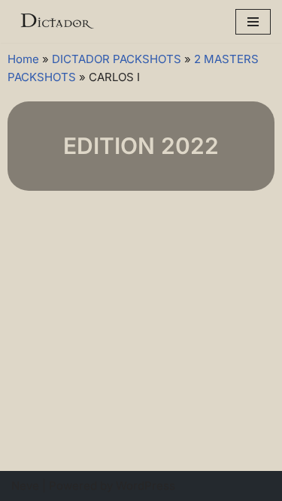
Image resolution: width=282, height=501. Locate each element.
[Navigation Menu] (253, 22)
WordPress (145, 485)
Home (23, 59)
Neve (25, 485)
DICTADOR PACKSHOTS (116, 59)
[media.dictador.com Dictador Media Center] (56, 21)
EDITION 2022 (141, 145)
